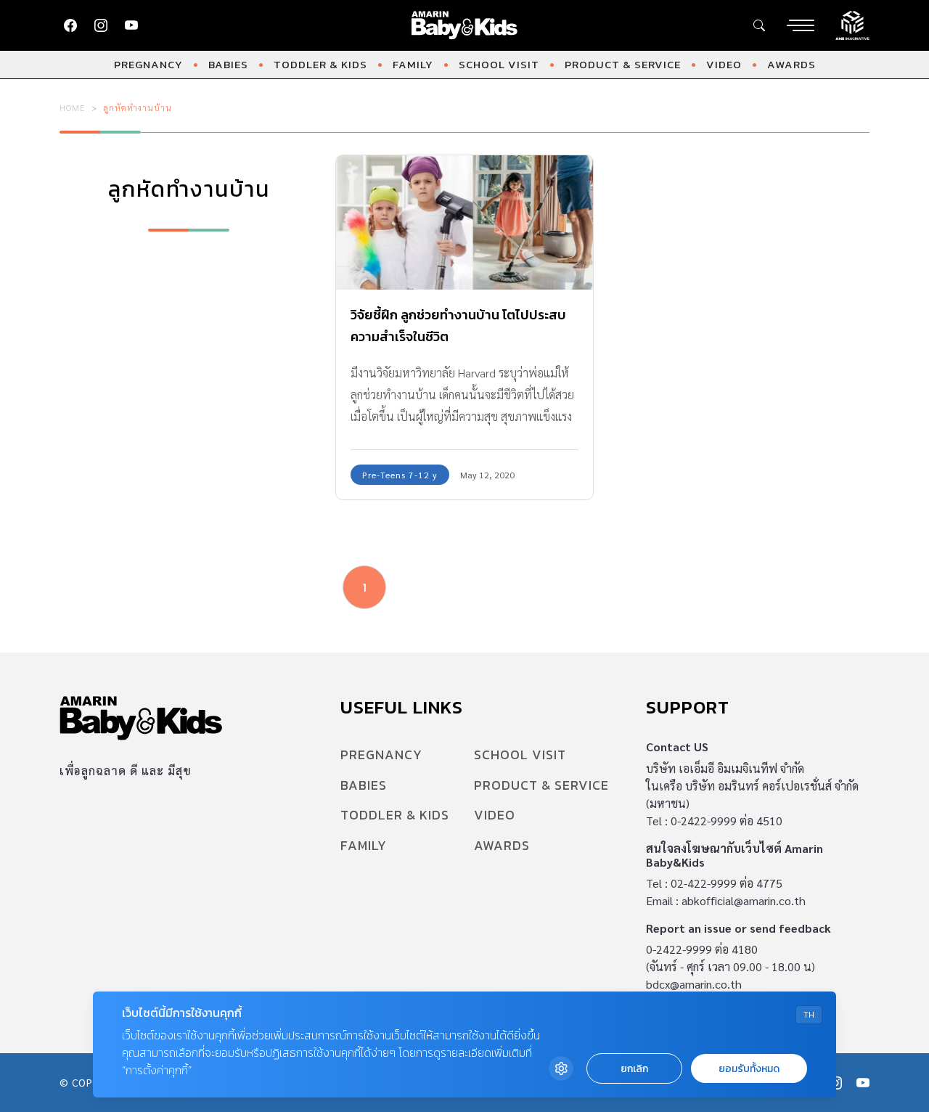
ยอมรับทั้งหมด (749, 1068)
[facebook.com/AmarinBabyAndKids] (70, 25)
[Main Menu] (800, 25)
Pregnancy (148, 64)
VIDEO (724, 64)
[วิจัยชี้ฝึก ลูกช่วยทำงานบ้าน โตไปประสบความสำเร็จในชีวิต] (464, 222)
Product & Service (623, 64)
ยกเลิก (634, 1068)
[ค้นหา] (759, 25)
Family (413, 64)
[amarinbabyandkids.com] (465, 25)
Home (73, 107)
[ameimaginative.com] (852, 24)
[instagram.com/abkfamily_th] (101, 25)
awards (791, 64)
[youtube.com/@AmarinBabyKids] (131, 25)
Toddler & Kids (320, 64)
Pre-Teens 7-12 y (400, 475)
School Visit (499, 64)
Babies (228, 64)
